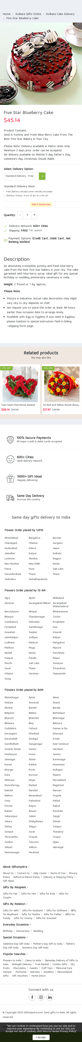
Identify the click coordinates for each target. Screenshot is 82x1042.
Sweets (34, 968)
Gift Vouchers (20, 976)
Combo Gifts (60, 964)
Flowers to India (12, 960)
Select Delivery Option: (18, 169)
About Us (8, 873)
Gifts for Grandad (46, 918)
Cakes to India (33, 960)
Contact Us (23, 873)
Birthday (8, 931)
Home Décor (38, 976)
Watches (35, 972)
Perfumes (21, 972)
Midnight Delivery (22, 964)
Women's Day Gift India (35, 948)
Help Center (40, 873)
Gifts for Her (10, 894)
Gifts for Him (28, 894)
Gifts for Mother (31, 914)
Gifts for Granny (23, 918)
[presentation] (3, 381)
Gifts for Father (53, 914)
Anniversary (23, 931)
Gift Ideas (8, 881)
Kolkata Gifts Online (28, 14)
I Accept (41, 1037)
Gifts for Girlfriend (56, 910)
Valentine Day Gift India (16, 944)
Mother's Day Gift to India (47, 944)
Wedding (38, 931)
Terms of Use (57, 873)
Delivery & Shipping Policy (58, 877)
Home (6, 14)
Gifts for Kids (47, 894)
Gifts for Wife (10, 910)
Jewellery (48, 972)
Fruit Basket (42, 964)
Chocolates (19, 968)
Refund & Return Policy (27, 877)
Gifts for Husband (32, 910)
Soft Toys (47, 968)
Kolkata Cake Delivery (60, 14)
